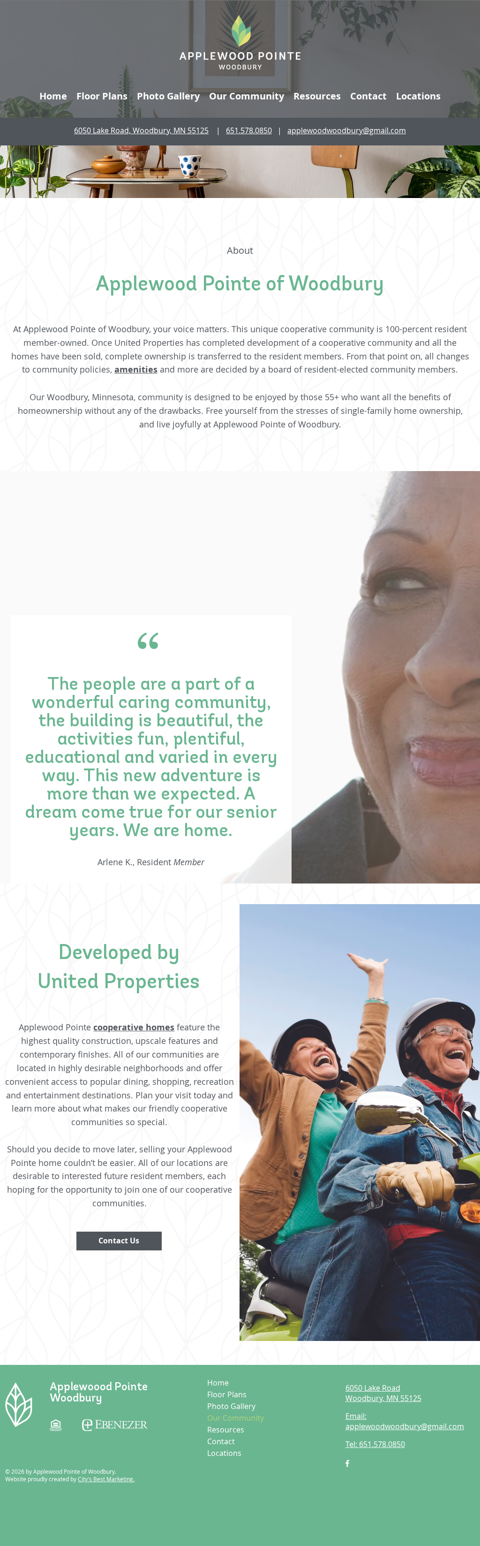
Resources (225, 1429)
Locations (224, 1453)
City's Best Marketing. (106, 1479)
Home (218, 1383)
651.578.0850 (249, 130)
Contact (221, 1441)
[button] (246, 96)
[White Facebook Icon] (347, 1463)
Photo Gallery (231, 1406)
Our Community (235, 1418)
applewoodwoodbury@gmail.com (346, 130)
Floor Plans (227, 1394)
